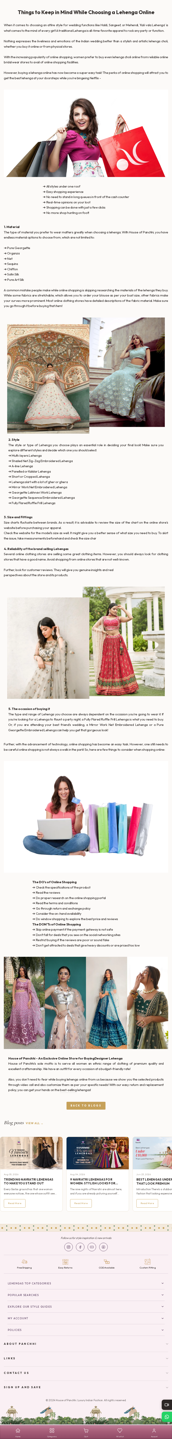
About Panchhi (20, 1343)
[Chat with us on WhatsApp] (167, 1417)
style (59, 25)
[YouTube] (92, 1247)
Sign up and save (22, 1387)
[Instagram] (68, 1247)
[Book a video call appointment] (167, 1405)
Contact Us (16, 1373)
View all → (34, 1123)
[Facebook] (80, 1247)
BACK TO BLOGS (86, 1105)
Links (10, 1358)
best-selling (68, 1090)
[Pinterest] (103, 1247)
